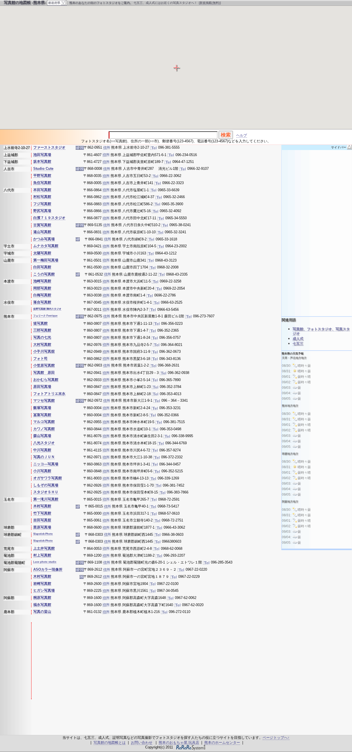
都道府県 (56, 2)
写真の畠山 (42, 611)
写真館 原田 (44, 372)
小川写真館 (42, 471)
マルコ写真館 (44, 422)
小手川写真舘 (44, 351)
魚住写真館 (42, 183)
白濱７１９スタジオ (49, 218)
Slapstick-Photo (43, 533)
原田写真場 (42, 386)
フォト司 (40, 358)
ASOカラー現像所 (47, 569)
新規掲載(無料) (210, 2)
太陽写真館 (42, 253)
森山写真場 (42, 436)
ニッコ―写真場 (45, 464)
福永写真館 (42, 605)
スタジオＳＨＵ (45, 492)
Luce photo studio (44, 561)
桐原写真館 (42, 597)
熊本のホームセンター (222, 742)
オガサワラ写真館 (47, 478)
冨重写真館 (42, 415)
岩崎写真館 (42, 583)
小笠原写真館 (44, 365)
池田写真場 (42, 154)
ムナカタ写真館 (45, 246)
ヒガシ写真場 (44, 590)
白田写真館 (42, 267)
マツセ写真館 (44, 400)
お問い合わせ (141, 742)
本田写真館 (42, 190)
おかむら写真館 (45, 380)
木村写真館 (42, 506)
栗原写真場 (42, 527)
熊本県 (39, 2)
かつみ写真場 (44, 239)
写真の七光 (42, 337)
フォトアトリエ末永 (49, 394)
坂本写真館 (42, 161)
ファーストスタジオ (49, 147)
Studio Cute (43, 169)
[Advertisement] (130, 660)
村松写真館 (42, 197)
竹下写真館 (42, 513)
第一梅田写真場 (45, 260)
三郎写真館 (42, 330)
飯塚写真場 (42, 408)
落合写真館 (42, 302)
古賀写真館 (42, 225)
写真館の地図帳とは (110, 742)
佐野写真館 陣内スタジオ (47, 308)
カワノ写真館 (44, 429)
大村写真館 (42, 344)
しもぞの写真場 (45, 485)
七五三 (298, 344)
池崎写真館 (42, 281)
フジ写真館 (42, 204)
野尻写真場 (42, 211)
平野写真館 (42, 175)
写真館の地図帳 (17, 2)
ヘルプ (241, 135)
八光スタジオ (44, 443)
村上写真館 (42, 555)
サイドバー (341, 147)
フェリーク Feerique (45, 315)
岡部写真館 (42, 288)
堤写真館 (40, 323)
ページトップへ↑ (276, 738)
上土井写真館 (44, 548)
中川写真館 (42, 450)
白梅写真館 (42, 295)
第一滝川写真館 (45, 499)
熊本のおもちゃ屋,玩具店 (179, 742)
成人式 (298, 339)
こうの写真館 (44, 274)
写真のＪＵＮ (44, 457)
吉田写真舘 (42, 520)
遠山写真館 (42, 232)
